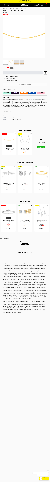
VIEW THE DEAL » (28, 2)
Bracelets (18, 311)
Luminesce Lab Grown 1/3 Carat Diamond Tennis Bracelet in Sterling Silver (8, 222)
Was (39, 144)
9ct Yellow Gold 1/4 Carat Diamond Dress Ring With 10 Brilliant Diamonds (29, 296)
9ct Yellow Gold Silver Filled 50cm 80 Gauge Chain (9, 149)
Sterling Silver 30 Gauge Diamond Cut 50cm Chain (25, 149)
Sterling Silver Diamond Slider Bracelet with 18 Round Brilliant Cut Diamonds (8, 183)
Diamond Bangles (24, 311)
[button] (41, 147)
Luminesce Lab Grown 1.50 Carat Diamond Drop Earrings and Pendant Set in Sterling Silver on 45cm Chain (41, 222)
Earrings (30, 311)
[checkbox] (15, 133)
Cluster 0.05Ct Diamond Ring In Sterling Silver (21, 295)
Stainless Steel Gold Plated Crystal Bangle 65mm (41, 182)
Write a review (25, 244)
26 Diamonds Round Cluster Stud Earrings (24, 182)
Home (4, 8)
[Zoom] (44, 17)
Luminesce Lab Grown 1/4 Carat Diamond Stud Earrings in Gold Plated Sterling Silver (25, 222)
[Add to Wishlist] (14, 167)
